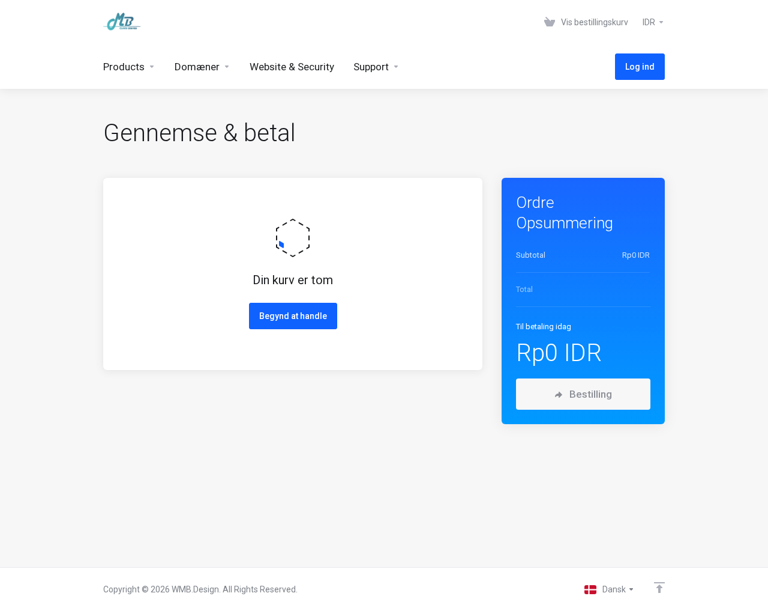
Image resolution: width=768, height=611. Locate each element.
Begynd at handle (293, 316)
